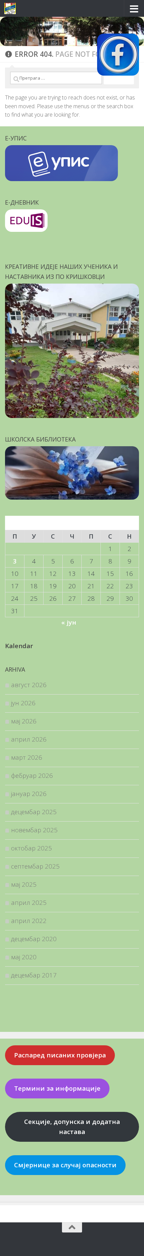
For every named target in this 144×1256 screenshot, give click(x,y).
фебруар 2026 (32, 775)
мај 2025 (24, 884)
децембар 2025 (34, 811)
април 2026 (29, 739)
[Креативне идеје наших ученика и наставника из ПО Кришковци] (72, 415)
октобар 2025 (31, 848)
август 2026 (29, 684)
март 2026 (26, 757)
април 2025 (29, 902)
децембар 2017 (34, 975)
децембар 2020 (34, 938)
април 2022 (29, 920)
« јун (68, 622)
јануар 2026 (29, 793)
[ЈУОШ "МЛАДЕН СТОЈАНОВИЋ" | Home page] (11, 8)
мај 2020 (24, 957)
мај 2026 (24, 721)
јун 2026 (23, 703)
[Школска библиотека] (72, 497)
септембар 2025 (35, 866)
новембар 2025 (34, 830)
